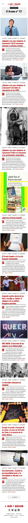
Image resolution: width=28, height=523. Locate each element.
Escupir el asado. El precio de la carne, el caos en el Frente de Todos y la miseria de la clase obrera (13, 431)
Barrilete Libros (8, 515)
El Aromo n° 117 (15, 38)
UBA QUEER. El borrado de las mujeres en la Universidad (13, 344)
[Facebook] (9, 510)
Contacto (19, 513)
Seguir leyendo (19, 59)
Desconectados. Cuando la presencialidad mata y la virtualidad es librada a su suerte (12, 474)
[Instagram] (18, 510)
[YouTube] (15, 510)
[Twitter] (12, 510)
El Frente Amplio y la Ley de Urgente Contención (12, 257)
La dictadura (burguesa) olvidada (11, 383)
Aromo (9, 38)
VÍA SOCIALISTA (14, 517)
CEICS (16, 515)
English (22, 515)
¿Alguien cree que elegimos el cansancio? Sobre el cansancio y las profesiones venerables (14, 152)
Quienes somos (10, 513)
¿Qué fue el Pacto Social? (12, 217)
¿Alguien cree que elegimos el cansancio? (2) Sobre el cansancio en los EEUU (13, 87)
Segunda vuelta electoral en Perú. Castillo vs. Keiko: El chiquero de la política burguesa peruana (13, 300)
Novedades (22, 38)
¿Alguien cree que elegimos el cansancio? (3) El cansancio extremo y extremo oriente (13, 43)
